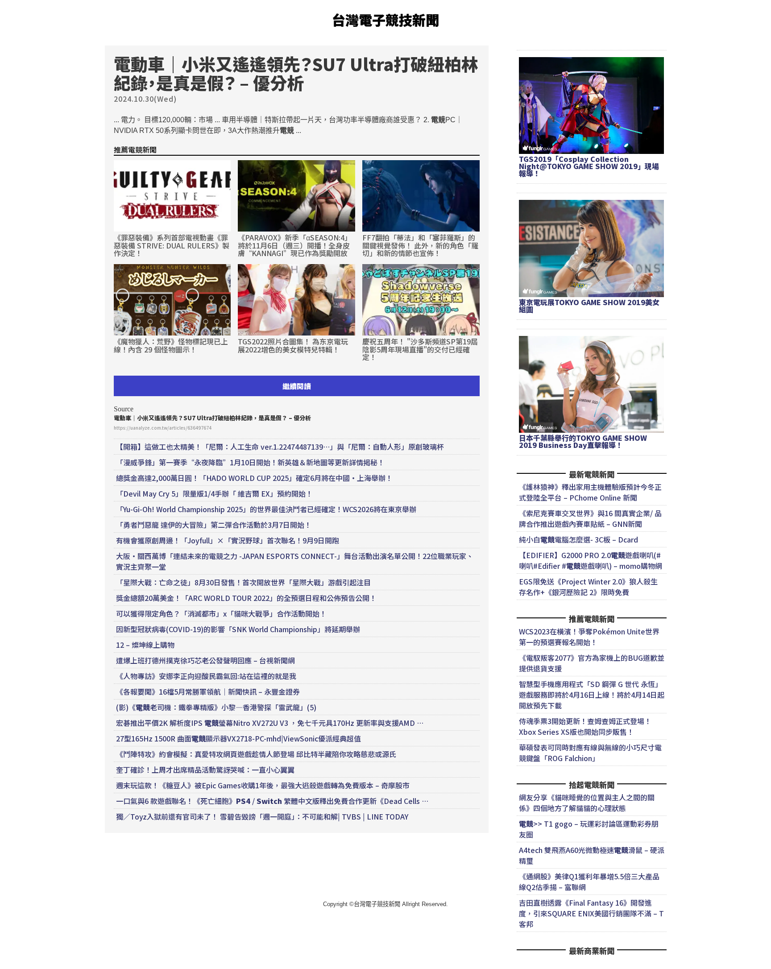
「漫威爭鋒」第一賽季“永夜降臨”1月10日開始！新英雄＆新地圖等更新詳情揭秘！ (250, 462)
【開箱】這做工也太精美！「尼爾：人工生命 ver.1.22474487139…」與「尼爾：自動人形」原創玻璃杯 (280, 446)
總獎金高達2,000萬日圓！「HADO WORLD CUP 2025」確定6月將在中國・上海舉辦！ (254, 477)
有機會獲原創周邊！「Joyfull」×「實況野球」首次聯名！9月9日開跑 (227, 540)
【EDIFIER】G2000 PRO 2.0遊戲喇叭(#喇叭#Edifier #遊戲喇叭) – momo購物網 (590, 560)
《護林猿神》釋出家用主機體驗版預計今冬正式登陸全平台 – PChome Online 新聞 (590, 492)
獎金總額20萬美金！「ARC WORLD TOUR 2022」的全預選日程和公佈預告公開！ (246, 597)
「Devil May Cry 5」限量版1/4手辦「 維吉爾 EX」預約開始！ (214, 493)
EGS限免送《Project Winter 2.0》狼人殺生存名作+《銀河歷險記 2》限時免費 (588, 586)
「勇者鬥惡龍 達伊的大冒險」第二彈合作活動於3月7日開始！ (213, 524)
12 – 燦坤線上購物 (145, 644)
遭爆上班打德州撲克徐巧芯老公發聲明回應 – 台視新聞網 (205, 660)
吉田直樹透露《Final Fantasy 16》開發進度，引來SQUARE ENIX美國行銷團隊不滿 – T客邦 (591, 913)
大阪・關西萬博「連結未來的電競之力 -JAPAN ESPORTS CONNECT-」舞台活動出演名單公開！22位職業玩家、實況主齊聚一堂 (294, 561)
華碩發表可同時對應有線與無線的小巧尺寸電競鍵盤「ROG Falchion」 (590, 752)
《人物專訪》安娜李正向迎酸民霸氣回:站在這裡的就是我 (206, 676)
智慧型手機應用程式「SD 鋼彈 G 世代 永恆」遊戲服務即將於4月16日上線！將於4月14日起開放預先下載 (591, 695)
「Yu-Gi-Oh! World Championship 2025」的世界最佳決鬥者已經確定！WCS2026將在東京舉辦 (266, 509)
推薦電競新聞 (135, 149)
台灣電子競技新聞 (385, 19)
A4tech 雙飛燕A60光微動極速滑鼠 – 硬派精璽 (591, 855)
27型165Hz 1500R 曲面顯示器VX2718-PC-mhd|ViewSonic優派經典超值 (238, 738)
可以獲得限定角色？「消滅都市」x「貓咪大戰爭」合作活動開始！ (221, 613)
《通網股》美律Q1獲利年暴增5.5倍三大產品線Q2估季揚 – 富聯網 (589, 881)
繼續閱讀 (296, 386)
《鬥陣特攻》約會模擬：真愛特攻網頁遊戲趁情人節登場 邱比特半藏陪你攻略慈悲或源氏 (256, 754)
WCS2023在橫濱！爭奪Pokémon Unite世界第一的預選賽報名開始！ (589, 636)
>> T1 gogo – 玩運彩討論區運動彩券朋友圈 (589, 829)
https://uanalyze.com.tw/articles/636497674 (162, 427)
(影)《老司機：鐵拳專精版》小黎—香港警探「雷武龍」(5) (216, 707)
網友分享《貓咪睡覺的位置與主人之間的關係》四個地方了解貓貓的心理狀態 (587, 802)
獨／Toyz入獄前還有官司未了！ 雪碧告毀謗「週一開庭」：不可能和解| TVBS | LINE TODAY (262, 816)
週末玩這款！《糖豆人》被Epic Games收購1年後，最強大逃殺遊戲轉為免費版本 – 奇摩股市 (263, 785)
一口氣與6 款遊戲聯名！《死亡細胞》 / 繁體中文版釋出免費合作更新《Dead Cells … (272, 800)
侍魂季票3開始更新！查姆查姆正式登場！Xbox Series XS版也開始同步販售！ (585, 726)
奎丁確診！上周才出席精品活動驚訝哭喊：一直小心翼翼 (205, 769)
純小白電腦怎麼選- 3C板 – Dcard (578, 539)
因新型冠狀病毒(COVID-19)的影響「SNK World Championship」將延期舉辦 (238, 629)
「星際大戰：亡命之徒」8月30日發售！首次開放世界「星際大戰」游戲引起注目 (243, 582)
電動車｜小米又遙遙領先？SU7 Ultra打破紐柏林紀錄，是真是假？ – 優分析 (212, 418)
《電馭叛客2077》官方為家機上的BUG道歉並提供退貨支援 (591, 663)
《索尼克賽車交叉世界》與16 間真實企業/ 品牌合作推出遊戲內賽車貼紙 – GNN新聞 (590, 518)
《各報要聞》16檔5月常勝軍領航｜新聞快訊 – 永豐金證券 (208, 691)
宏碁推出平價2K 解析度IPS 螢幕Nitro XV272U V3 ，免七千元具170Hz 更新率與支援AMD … (269, 722)
